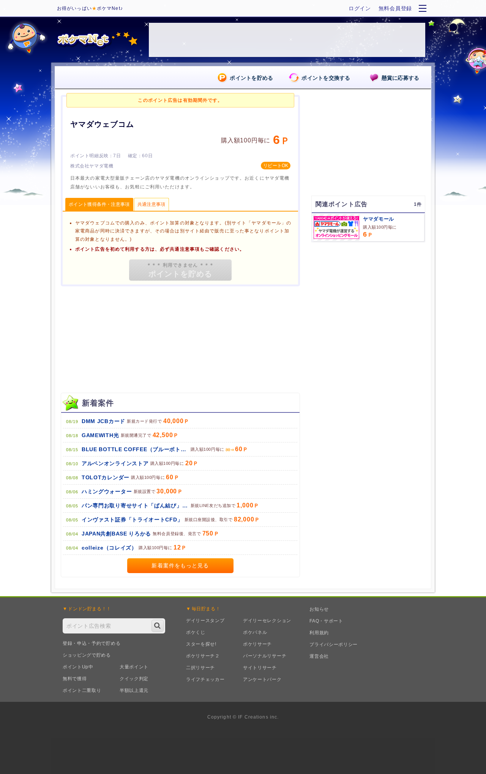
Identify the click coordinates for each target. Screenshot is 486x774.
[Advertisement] (368, 295)
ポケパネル (255, 632)
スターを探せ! (201, 644)
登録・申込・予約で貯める (91, 643)
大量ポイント (134, 667)
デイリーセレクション (267, 620)
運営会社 (319, 656)
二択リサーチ (200, 667)
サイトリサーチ (260, 667)
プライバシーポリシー (333, 644)
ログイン (360, 8)
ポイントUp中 (78, 667)
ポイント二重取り (82, 690)
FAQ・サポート (326, 621)
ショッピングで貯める (87, 655)
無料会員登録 (395, 8)
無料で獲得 (75, 678)
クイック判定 (134, 678)
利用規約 (319, 632)
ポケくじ (195, 632)
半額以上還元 (134, 690)
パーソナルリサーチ (264, 656)
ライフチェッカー (205, 679)
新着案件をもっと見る (180, 565)
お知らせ (319, 609)
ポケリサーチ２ (203, 656)
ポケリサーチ (257, 644)
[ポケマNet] (97, 40)
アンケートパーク (262, 679)
